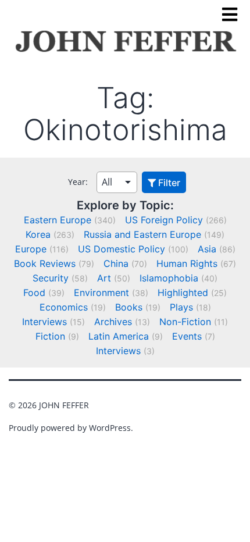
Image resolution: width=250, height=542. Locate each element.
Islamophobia (169, 278)
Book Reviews (45, 263)
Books (128, 307)
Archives (113, 321)
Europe (31, 249)
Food (34, 292)
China (115, 263)
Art (104, 278)
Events (187, 336)
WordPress (110, 427)
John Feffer (64, 405)
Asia (207, 249)
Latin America (118, 336)
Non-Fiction (185, 321)
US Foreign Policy (164, 220)
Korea (38, 234)
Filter (168, 182)
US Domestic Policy (121, 249)
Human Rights (186, 263)
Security (51, 278)
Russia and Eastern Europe (142, 234)
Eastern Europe (57, 220)
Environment (101, 292)
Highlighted (183, 292)
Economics (64, 307)
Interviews (44, 321)
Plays (181, 307)
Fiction (50, 336)
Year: (78, 181)
